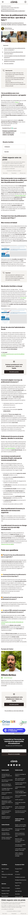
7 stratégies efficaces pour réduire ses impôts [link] (7, 789)
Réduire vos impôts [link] (6, 888)
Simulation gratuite (14, 371)
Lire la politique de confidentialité (7, 909)
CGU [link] (3, 871)
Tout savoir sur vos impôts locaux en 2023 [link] (7, 780)
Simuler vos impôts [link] (6, 890)
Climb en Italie (18, 896)
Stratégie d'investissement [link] (20, 880)
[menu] (3, 2)
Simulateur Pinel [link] (5, 893)
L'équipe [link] (17, 871)
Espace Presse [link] (18, 882)
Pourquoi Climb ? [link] (18, 868)
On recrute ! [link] (17, 874)
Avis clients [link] (17, 894)
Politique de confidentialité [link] (7, 874)
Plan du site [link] (4, 877)
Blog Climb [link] (17, 885)
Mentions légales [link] (5, 868)
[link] (14, 2)
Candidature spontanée (20, 877)
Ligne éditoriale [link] (18, 891)
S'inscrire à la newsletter (14, 754)
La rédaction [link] (17, 888)
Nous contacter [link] (5, 896)
